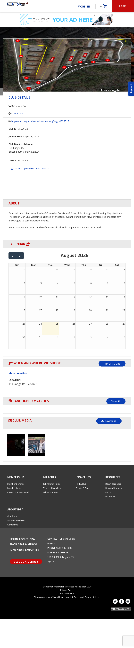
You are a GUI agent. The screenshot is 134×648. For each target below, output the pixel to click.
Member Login (14, 488)
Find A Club (81, 483)
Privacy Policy (67, 590)
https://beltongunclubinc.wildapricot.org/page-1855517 (40, 121)
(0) (101, 6)
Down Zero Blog (113, 483)
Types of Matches (52, 488)
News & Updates (113, 488)
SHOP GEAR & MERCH (23, 544)
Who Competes (51, 492)
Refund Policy (67, 593)
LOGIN (122, 6)
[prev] (12, 255)
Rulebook (110, 496)
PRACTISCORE (112, 363)
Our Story (12, 516)
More (82, 6)
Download (110, 420)
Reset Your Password (18, 492)
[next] (20, 255)
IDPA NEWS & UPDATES (24, 549)
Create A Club (82, 488)
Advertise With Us (16, 520)
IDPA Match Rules (51, 483)
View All (115, 401)
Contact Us (17, 113)
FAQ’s (108, 492)
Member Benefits (16, 483)
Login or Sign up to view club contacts (28, 168)
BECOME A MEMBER (26, 561)
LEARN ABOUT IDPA (22, 539)
